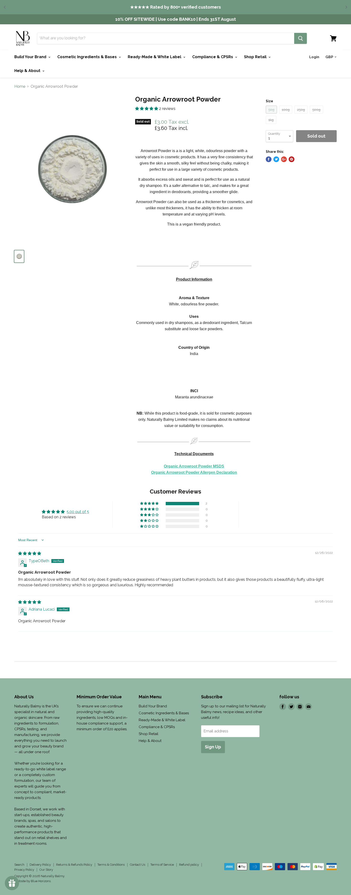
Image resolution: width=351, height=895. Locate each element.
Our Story (46, 869)
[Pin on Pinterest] (291, 159)
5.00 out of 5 (78, 511)
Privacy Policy (24, 869)
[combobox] (165, 38)
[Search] (300, 38)
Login (314, 57)
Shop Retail (255, 57)
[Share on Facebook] (268, 159)
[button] (147, 108)
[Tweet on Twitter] (276, 159)
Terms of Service (162, 864)
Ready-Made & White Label (155, 57)
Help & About (27, 70)
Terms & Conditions (111, 864)
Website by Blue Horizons (32, 881)
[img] (29, 553)
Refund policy (189, 864)
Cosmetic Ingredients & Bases (87, 57)
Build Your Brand (30, 57)
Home (19, 86)
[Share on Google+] (284, 159)
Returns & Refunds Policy (74, 864)
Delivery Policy (40, 864)
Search (19, 864)
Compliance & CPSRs (213, 57)
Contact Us (137, 864)
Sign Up (213, 746)
